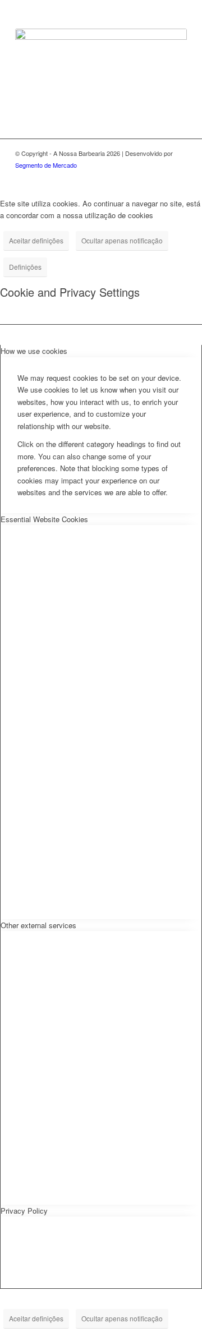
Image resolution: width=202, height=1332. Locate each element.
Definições (25, 266)
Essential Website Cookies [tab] (44, 519)
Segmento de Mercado (46, 164)
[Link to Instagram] (178, 177)
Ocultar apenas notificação (122, 240)
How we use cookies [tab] (34, 350)
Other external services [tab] (38, 925)
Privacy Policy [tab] (24, 1210)
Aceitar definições (36, 240)
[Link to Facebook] (161, 177)
